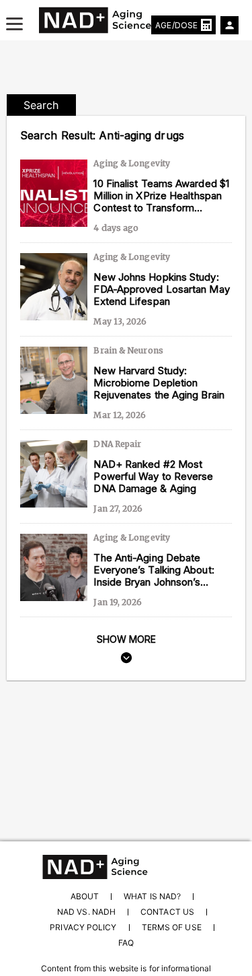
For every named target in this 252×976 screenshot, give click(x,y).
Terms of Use (172, 927)
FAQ (126, 943)
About (85, 896)
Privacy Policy (83, 927)
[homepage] (126, 867)
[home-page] (126, 20)
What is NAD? (152, 896)
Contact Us (167, 912)
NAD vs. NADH (86, 912)
